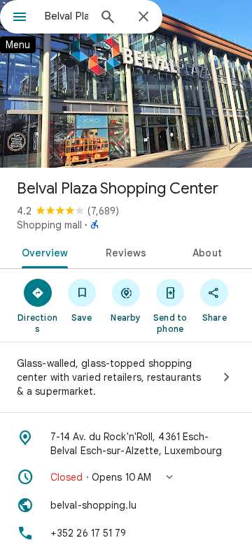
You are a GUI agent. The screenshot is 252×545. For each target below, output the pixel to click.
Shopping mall (49, 225)
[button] (126, 477)
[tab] (41, 251)
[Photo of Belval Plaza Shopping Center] (126, 84)
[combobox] (66, 16)
